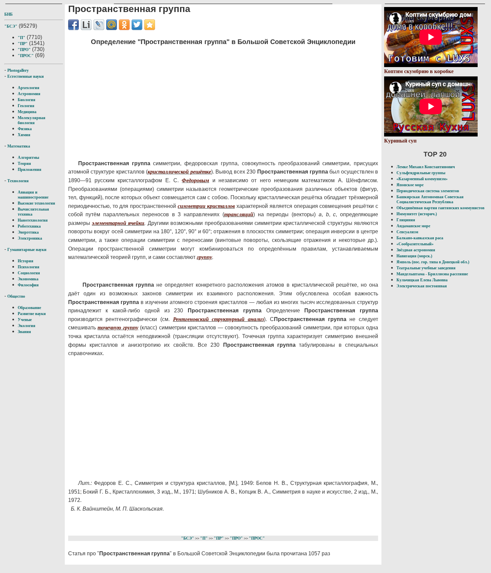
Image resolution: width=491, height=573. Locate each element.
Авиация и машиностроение (33, 195)
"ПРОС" (26, 55)
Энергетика (28, 232)
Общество (16, 296)
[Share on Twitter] (137, 24)
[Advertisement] (205, 98)
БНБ (8, 14)
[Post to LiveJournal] (99, 24)
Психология (28, 267)
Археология (28, 87)
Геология (26, 105)
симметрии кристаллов (206, 206)
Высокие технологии (36, 203)
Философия (28, 285)
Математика (18, 146)
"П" (21, 37)
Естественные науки (25, 76)
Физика (25, 128)
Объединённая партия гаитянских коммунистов (440, 208)
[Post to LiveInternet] (86, 24)
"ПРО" (24, 49)
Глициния (405, 220)
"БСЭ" (10, 26)
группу (204, 257)
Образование (29, 307)
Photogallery (18, 70)
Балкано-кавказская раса (419, 238)
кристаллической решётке (179, 172)
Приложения (29, 169)
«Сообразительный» (415, 244)
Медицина (27, 111)
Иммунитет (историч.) (416, 214)
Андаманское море (413, 226)
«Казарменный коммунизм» (422, 179)
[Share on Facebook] (73, 24)
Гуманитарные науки (26, 249)
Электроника (30, 238)
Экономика (28, 279)
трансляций (238, 214)
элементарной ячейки (118, 223)
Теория (24, 163)
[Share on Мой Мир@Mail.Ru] (111, 24)
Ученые (25, 319)
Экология (26, 325)
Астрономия (29, 93)
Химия (24, 134)
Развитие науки (32, 313)
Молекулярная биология (31, 120)
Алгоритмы (28, 157)
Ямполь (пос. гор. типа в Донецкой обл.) (432, 262)
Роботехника (29, 226)
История (25, 261)
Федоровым (195, 180)
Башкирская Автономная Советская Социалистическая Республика (430, 199)
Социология (29, 273)
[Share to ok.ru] (124, 24)
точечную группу (118, 327)
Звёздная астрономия (415, 250)
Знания (24, 331)
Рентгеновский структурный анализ (218, 319)
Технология (18, 181)
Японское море (410, 185)
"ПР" (23, 43)
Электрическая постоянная (421, 286)
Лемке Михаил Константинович (425, 167)
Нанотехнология (33, 220)
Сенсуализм (407, 232)
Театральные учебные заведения (426, 268)
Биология (26, 99)
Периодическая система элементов (427, 191)
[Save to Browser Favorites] (149, 24)
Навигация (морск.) (414, 256)
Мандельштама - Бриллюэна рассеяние (432, 274)
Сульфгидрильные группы (420, 173)
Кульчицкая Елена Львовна (422, 280)
